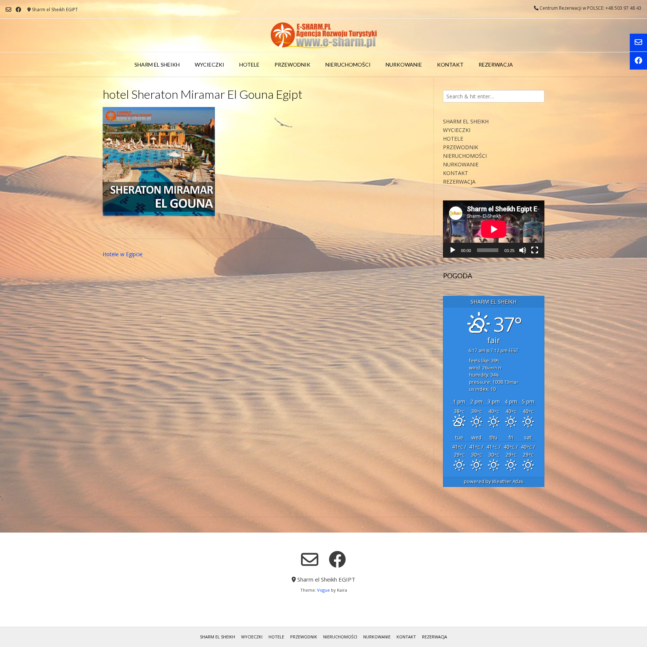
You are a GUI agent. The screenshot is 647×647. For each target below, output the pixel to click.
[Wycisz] (522, 250)
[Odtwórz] (452, 250)
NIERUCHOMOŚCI (348, 64)
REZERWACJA (496, 64)
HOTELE (249, 64)
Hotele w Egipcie (123, 254)
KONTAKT (450, 64)
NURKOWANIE (404, 64)
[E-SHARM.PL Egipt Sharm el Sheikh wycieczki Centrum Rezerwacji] (324, 35)
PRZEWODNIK (292, 64)
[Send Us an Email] (8, 9)
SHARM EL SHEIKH (157, 64)
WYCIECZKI (209, 64)
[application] (493, 229)
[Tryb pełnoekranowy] (534, 250)
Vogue (323, 590)
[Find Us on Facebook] (18, 9)
